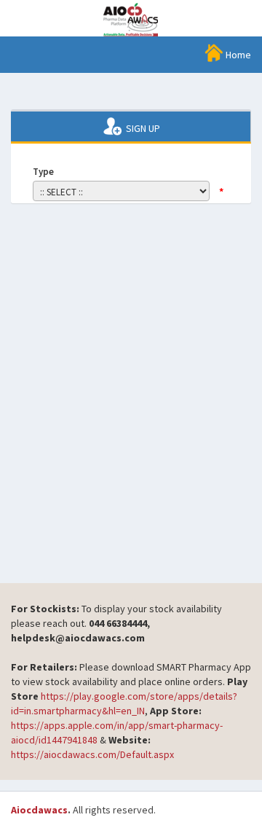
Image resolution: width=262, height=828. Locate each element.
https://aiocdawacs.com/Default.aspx (92, 754)
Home (237, 54)
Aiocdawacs (39, 809)
